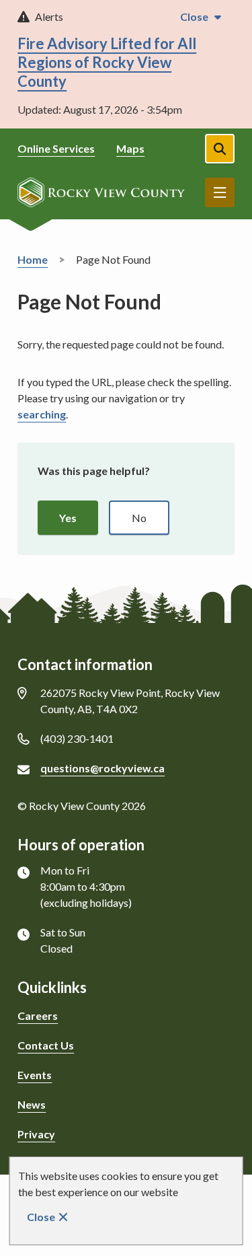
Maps (130, 148)
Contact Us (45, 1045)
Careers (37, 1015)
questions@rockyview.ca (102, 768)
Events (34, 1074)
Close (41, 1216)
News (31, 1104)
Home (32, 259)
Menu (220, 192)
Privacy (36, 1134)
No (139, 517)
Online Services (56, 148)
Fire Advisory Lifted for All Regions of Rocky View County (106, 62)
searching (41, 414)
